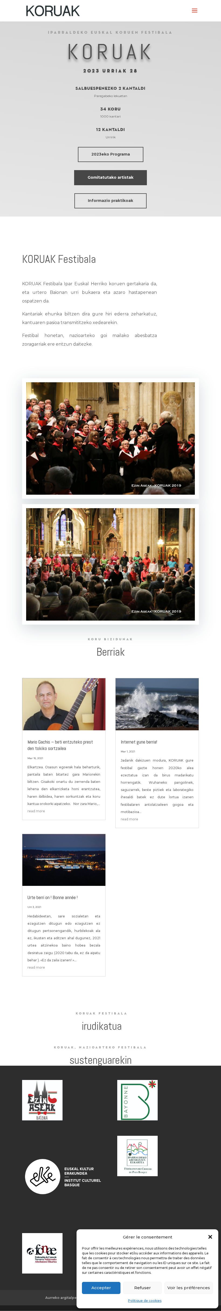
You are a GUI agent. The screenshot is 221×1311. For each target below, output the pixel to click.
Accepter (101, 1287)
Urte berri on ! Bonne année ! (52, 897)
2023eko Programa (110, 154)
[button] (210, 1237)
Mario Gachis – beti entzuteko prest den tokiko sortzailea (60, 745)
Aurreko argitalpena (63, 1298)
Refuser (142, 1287)
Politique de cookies (144, 1301)
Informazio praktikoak (110, 200)
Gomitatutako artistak (110, 177)
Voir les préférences (188, 1287)
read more (36, 811)
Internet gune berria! (139, 742)
